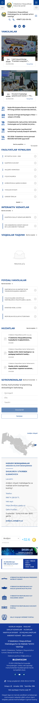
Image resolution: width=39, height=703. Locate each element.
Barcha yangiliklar (18, 144)
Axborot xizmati (14, 635)
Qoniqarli (8, 393)
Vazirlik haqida (15, 627)
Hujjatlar (28, 630)
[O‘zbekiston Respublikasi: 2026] (19, 551)
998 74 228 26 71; (12, 498)
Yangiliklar (29, 64)
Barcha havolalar (6, 283)
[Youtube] (19, 26)
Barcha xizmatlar (6, 210)
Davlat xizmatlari (14, 630)
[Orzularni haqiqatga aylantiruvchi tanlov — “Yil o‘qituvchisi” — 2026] (19, 83)
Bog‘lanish (27, 635)
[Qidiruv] (9, 19)
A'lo (6, 398)
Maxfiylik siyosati (10, 632)
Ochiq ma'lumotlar (28, 632)
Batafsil (18, 202)
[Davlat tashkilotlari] (2, 2)
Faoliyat (27, 627)
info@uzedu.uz (25, 656)
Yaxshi (7, 402)
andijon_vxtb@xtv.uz (14, 521)
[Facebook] (15, 26)
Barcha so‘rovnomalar (29, 380)
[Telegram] (24, 26)
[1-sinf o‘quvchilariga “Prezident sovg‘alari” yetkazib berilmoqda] (19, 48)
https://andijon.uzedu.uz (15, 506)
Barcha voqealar (30, 235)
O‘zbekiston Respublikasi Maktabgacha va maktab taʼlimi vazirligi (19, 644)
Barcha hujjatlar (31, 328)
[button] (36, 2)
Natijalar (19, 416)
